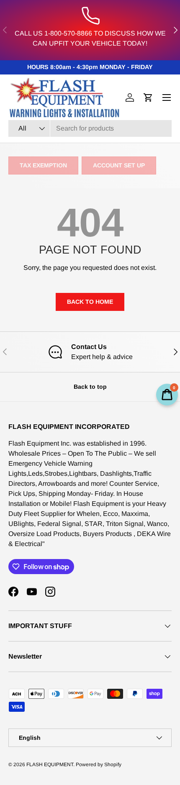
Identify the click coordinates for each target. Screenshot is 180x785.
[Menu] (166, 97)
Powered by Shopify (98, 764)
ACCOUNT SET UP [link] (119, 165)
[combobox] (90, 128)
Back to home (90, 301)
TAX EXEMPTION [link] (43, 165)
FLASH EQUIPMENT (49, 764)
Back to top (90, 386)
